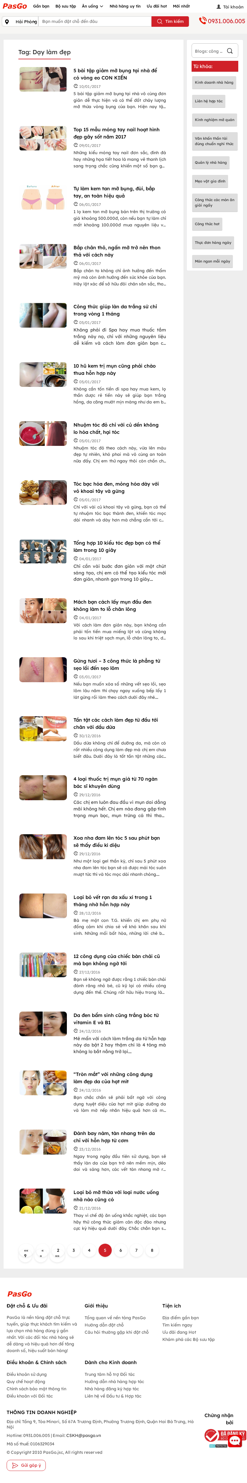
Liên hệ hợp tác (209, 101)
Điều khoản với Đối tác (30, 1396)
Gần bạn (41, 6)
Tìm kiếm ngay (177, 1325)
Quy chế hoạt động (26, 1381)
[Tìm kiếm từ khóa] (229, 51)
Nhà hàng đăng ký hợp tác (112, 1388)
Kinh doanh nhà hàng (214, 82)
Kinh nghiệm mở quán (214, 119)
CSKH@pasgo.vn (83, 1435)
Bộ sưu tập (65, 6)
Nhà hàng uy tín (125, 6)
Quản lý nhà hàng (211, 162)
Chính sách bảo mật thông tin (36, 1388)
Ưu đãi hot (157, 6)
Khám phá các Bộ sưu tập (188, 1339)
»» (57, 1255)
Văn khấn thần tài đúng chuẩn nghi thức (214, 141)
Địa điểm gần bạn (180, 1317)
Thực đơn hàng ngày (213, 242)
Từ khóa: (203, 66)
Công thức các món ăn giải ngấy (214, 202)
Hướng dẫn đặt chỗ (104, 1325)
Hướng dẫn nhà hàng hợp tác (114, 1381)
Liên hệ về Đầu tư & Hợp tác (113, 1396)
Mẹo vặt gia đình (210, 181)
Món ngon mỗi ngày (212, 261)
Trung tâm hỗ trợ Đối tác (110, 1374)
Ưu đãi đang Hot (179, 1332)
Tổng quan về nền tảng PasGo (115, 1317)
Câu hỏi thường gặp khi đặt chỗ (117, 1332)
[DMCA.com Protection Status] (217, 1445)
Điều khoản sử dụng (27, 1374)
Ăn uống (90, 6)
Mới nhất (181, 6)
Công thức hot (207, 224)
